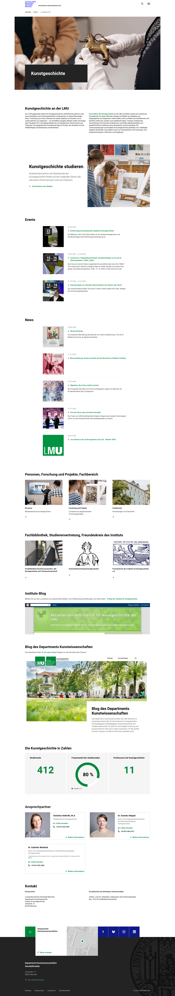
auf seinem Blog (50, 652)
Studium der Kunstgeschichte (103, 114)
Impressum (51, 991)
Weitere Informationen (76, 837)
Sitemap (28, 991)
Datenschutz (39, 991)
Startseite (28, 12)
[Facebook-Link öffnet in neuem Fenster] (103, 932)
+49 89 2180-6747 (127, 831)
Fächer (36, 12)
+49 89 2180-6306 (37, 865)
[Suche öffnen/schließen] (142, 4)
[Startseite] (30, 932)
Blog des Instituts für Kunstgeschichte (123, 599)
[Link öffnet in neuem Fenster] (66, 941)
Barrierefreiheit (64, 991)
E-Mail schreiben (62, 823)
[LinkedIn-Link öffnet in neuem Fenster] (134, 932)
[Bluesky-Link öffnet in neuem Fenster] (113, 932)
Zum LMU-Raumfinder (36, 980)
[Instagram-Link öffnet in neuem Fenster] (124, 932)
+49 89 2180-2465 (62, 827)
